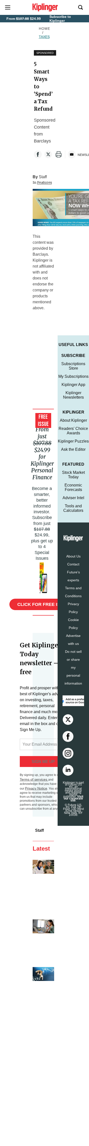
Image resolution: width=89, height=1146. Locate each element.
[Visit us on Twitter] (68, 719)
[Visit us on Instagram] (68, 753)
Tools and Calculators (73, 508)
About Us (73, 556)
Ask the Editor (73, 449)
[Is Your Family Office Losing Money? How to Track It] (43, 988)
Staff (43, 177)
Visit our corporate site (74, 798)
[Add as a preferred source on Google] (73, 700)
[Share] (38, 154)
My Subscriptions (73, 376)
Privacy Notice (36, 788)
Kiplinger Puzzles (73, 441)
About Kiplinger (73, 420)
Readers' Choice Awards (73, 430)
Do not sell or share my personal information (73, 667)
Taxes (44, 37)
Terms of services (34, 779)
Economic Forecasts (73, 487)
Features (44, 182)
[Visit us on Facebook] (68, 736)
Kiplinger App (73, 384)
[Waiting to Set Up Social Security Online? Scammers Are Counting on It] (43, 886)
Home (44, 29)
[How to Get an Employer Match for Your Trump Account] (43, 940)
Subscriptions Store (73, 366)
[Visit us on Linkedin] (68, 770)
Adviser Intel (73, 498)
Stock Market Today (73, 474)
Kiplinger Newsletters (73, 395)
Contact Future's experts (73, 572)
